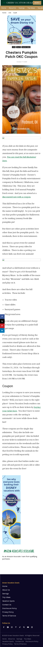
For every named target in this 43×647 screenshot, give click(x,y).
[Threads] (32, 627)
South (15, 13)
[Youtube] (27, 627)
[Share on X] (2, 321)
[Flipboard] (7, 627)
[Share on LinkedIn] (2, 330)
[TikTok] (19, 627)
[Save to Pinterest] (2, 326)
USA (9, 13)
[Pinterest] (15, 627)
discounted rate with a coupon (16, 197)
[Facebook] (3, 627)
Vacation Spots (26, 47)
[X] (23, 627)
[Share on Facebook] (2, 316)
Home (4, 13)
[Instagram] (11, 627)
